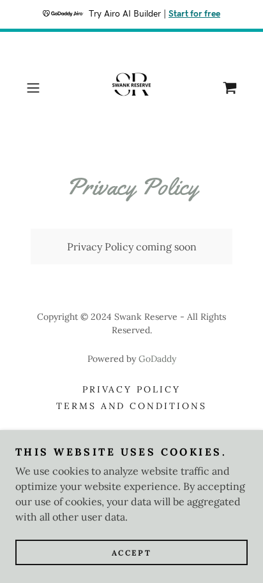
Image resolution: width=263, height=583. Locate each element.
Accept (131, 553)
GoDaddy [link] (157, 358)
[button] (37, 88)
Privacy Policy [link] (131, 389)
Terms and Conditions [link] (131, 406)
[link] (131, 87)
